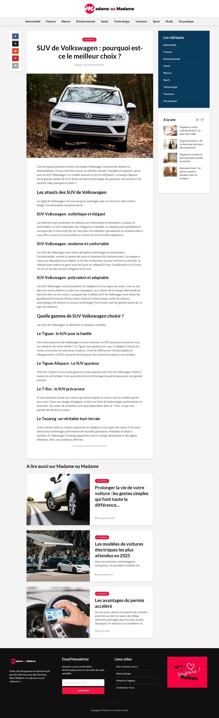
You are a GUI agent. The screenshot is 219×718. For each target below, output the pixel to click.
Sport (156, 21)
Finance (51, 21)
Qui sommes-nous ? (127, 666)
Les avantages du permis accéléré (119, 603)
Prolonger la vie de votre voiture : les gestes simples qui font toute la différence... (121, 496)
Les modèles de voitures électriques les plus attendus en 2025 (119, 549)
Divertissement (85, 21)
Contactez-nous (125, 687)
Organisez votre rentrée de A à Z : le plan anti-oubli (190, 130)
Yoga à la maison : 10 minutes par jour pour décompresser (191, 144)
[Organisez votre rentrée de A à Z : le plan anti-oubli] (170, 130)
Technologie (122, 21)
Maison (65, 21)
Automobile (32, 21)
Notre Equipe (123, 673)
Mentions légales (125, 680)
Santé (104, 21)
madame (78, 65)
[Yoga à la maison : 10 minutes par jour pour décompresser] (170, 144)
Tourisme (141, 21)
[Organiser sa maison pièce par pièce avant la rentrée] (170, 157)
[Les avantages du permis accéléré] (58, 612)
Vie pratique (186, 21)
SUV (44, 201)
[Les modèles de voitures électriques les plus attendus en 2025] (58, 555)
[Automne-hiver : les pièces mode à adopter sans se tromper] (170, 171)
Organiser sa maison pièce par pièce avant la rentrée (191, 158)
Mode (169, 21)
